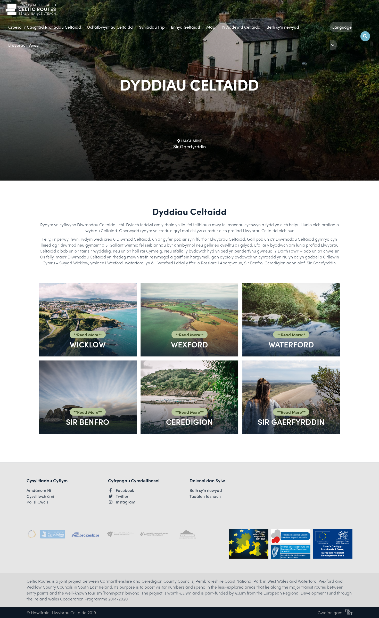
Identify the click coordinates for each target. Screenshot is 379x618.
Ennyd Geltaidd (185, 27)
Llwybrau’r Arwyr (24, 45)
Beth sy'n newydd (283, 27)
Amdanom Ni (39, 490)
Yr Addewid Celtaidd (240, 27)
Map (210, 27)
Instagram (125, 502)
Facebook (125, 490)
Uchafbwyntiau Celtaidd (110, 27)
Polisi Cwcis (37, 502)
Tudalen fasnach (205, 496)
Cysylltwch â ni (40, 496)
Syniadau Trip (152, 27)
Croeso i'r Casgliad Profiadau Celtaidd (44, 27)
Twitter (122, 496)
